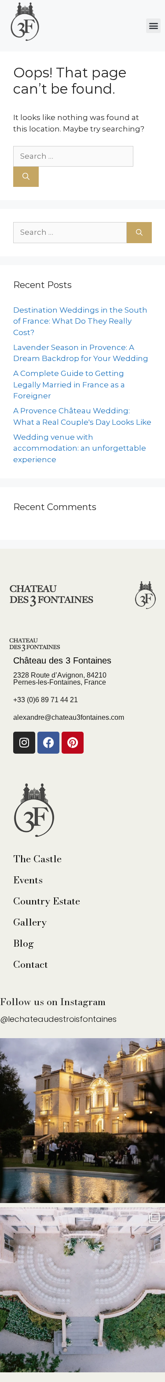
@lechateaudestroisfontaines (58, 1019)
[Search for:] (73, 156)
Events (28, 879)
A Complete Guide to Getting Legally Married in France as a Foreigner (69, 384)
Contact (30, 964)
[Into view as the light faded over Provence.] (82, 1120)
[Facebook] (48, 743)
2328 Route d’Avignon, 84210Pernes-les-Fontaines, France (59, 678)
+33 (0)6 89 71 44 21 (45, 700)
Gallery (30, 922)
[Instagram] (24, 743)
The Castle (37, 858)
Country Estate (46, 900)
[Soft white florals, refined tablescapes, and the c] (82, 1289)
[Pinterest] (73, 743)
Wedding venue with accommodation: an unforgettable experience (79, 448)
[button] (153, 25)
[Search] (26, 177)
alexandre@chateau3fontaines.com (68, 717)
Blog (23, 943)
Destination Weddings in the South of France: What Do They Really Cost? (80, 321)
